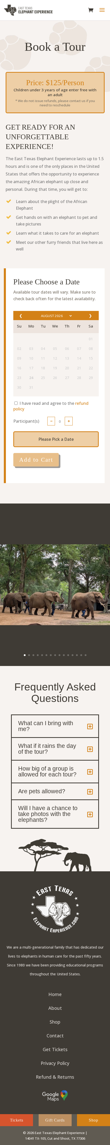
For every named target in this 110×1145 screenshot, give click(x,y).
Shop (55, 1022)
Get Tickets (55, 1049)
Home (55, 994)
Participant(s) (26, 421)
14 (81, 655)
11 (68, 655)
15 (85, 655)
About (55, 1008)
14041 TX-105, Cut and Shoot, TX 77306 (55, 1138)
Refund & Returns (55, 1077)
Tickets (16, 1120)
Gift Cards (55, 1120)
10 (64, 655)
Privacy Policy (55, 1063)
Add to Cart (36, 460)
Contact (55, 1036)
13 (77, 655)
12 (72, 655)
